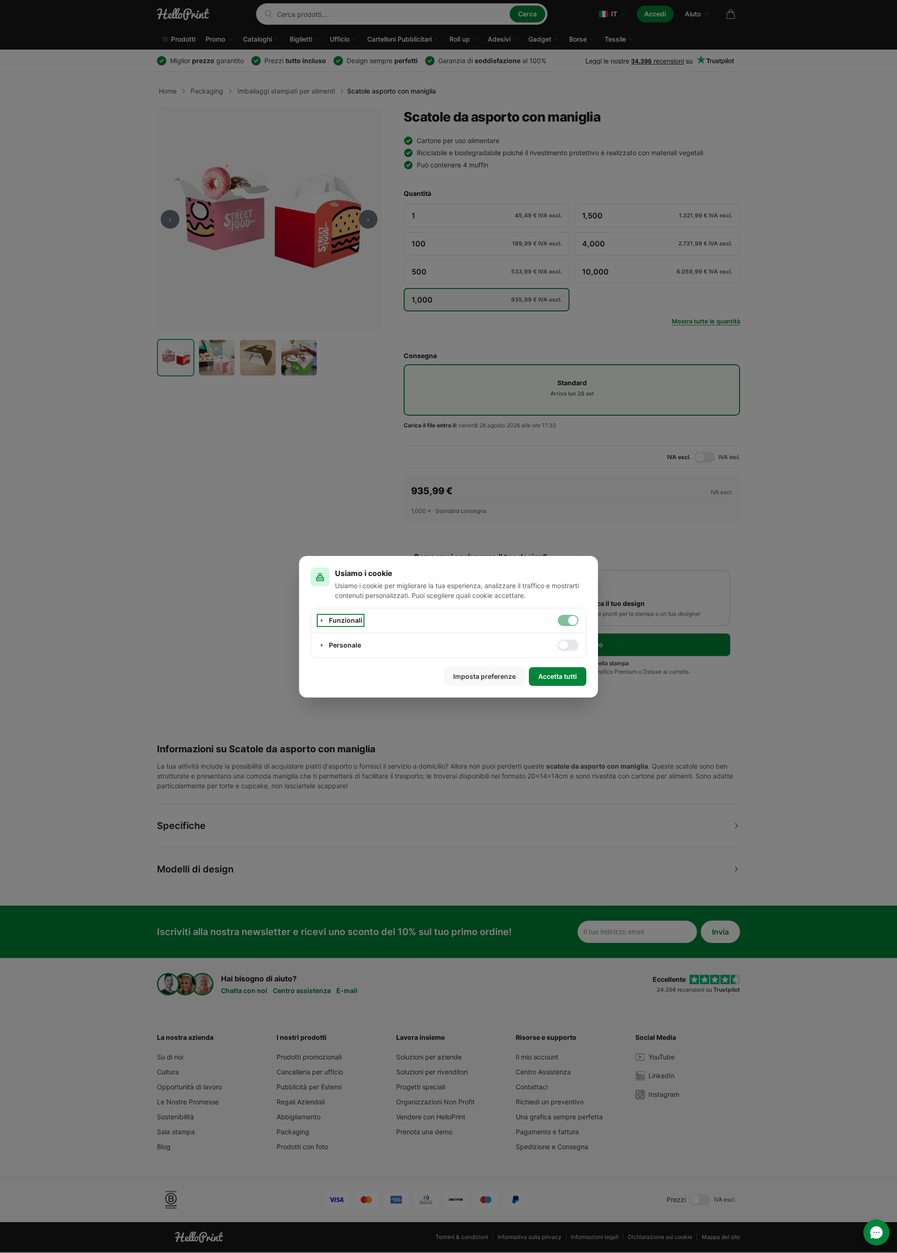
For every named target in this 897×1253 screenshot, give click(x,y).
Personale (345, 645)
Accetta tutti (557, 676)
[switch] (568, 620)
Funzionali (346, 620)
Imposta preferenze (484, 676)
